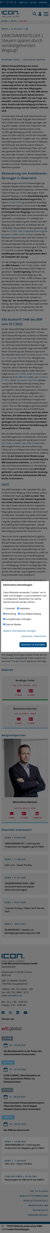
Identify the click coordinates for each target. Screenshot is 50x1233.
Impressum (27, 636)
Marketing (10, 613)
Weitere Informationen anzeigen (19, 630)
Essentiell (10, 608)
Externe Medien (13, 624)
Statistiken (24, 608)
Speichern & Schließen (33, 644)
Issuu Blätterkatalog (30, 613)
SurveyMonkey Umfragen (18, 619)
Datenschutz (40, 636)
